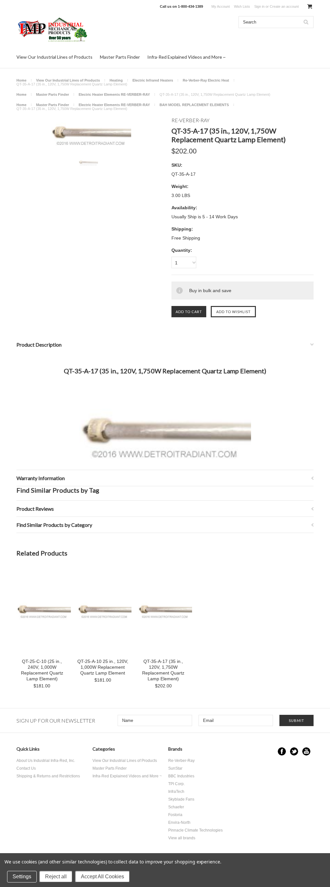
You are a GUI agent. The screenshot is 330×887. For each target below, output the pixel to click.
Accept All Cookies (102, 876)
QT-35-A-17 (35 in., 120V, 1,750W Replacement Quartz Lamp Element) (163, 670)
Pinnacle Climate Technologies (195, 830)
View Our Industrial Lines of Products (54, 57)
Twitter (294, 751)
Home (21, 80)
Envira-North (179, 822)
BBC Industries (181, 776)
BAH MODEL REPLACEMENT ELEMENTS (194, 105)
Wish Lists (242, 6)
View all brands (181, 838)
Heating (116, 80)
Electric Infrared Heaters (152, 80)
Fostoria (175, 815)
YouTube (306, 751)
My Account (220, 6)
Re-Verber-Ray (181, 760)
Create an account (284, 6)
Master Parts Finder (120, 57)
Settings (22, 876)
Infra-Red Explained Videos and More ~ (186, 57)
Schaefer (176, 807)
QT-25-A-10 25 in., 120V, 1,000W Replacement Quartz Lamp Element (102, 667)
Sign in (259, 6)
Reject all (56, 876)
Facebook (282, 751)
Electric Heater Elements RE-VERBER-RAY (114, 94)
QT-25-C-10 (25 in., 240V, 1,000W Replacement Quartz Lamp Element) (42, 670)
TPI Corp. (176, 784)
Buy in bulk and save (210, 290)
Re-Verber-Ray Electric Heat (206, 80)
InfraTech (176, 791)
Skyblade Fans (181, 799)
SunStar (175, 768)
